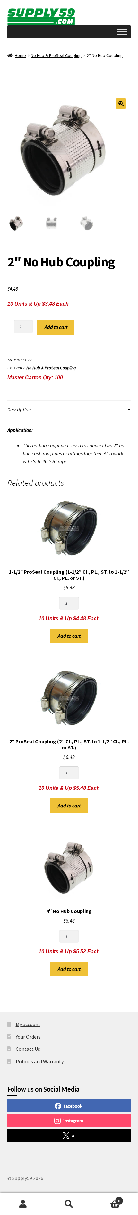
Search (69, 1204)
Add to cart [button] (69, 636)
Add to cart (56, 327)
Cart (106, 1198)
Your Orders (28, 1037)
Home (20, 55)
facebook (73, 1106)
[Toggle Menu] (122, 32)
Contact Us (28, 1049)
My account (28, 1024)
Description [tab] (19, 409)
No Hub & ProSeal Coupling (56, 55)
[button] (121, 103)
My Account (23, 1204)
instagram (73, 1120)
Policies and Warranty (40, 1061)
